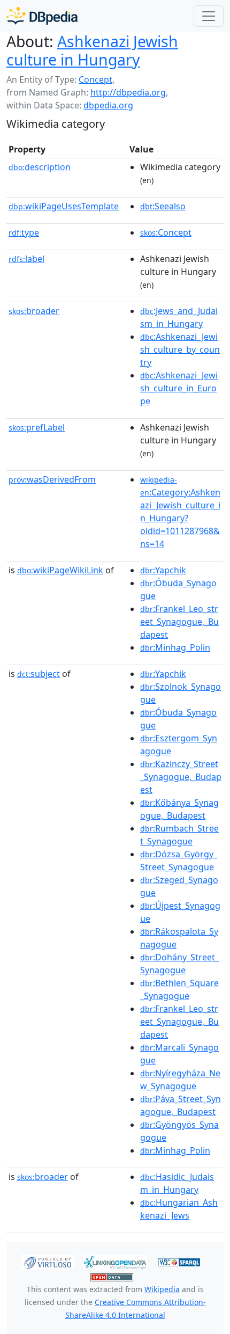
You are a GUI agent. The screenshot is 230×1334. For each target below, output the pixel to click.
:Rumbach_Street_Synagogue (179, 834)
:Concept (165, 232)
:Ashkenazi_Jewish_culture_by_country (180, 349)
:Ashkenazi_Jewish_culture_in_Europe (179, 388)
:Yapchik (163, 570)
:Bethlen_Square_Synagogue (179, 989)
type (24, 232)
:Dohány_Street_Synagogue (179, 963)
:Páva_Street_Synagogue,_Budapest (180, 1105)
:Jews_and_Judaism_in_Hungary (179, 317)
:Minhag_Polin (175, 647)
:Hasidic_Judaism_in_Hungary (177, 1183)
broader (34, 311)
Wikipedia (162, 1289)
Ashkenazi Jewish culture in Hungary (92, 50)
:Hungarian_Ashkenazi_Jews (179, 1209)
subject (38, 674)
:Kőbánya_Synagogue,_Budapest (179, 809)
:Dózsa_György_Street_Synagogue (178, 860)
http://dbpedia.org (128, 92)
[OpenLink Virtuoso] (47, 1261)
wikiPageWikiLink (60, 570)
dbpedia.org (108, 105)
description (40, 167)
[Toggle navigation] (209, 16)
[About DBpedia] (42, 15)
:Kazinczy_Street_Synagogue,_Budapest (180, 777)
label (26, 259)
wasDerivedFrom (52, 479)
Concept (95, 79)
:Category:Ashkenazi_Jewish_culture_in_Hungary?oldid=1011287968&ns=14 (180, 512)
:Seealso (163, 206)
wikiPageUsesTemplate (64, 206)
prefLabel (37, 427)
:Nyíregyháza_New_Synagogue (180, 1079)
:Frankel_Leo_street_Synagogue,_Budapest (179, 621)
